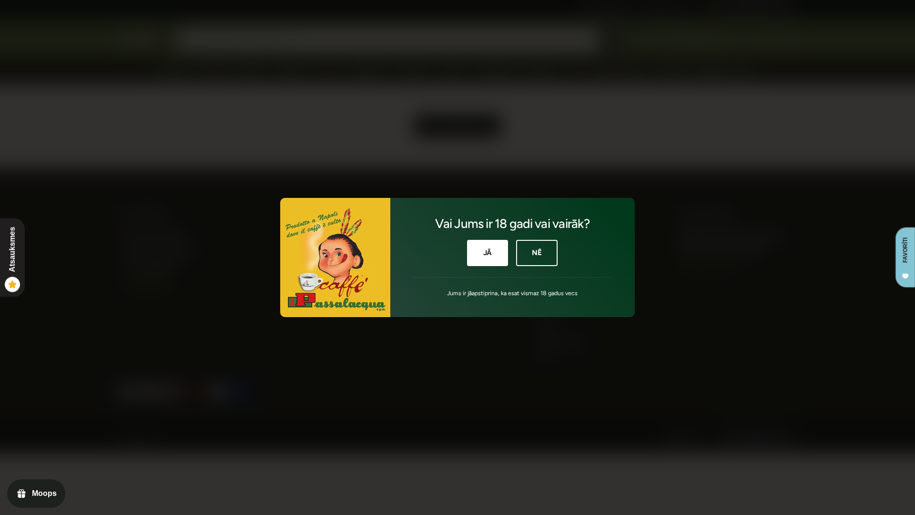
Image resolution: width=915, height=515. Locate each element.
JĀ (487, 252)
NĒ (537, 252)
